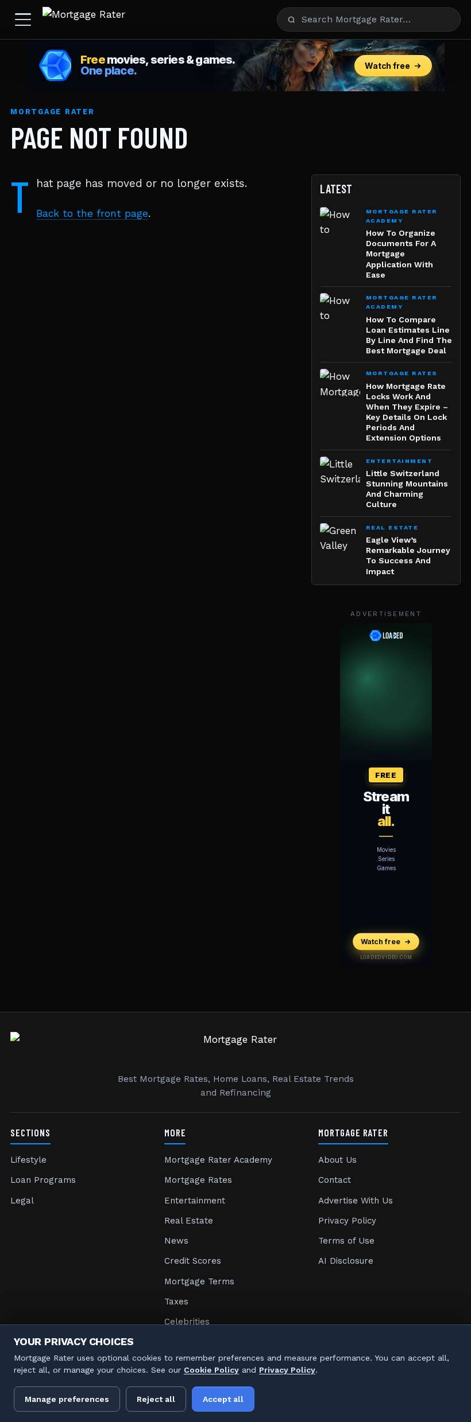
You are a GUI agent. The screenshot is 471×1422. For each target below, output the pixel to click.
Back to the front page (92, 213)
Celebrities (187, 1321)
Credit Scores (192, 1261)
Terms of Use (346, 1241)
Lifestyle (28, 1160)
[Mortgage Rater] (84, 19)
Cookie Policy (211, 1369)
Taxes (176, 1301)
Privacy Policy (347, 1220)
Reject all (156, 1399)
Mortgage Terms (199, 1281)
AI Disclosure (345, 1261)
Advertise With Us (355, 1200)
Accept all (223, 1399)
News (176, 1241)
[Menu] (23, 19)
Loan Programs (43, 1180)
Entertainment (194, 1200)
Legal (22, 1200)
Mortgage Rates (198, 1180)
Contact (334, 1180)
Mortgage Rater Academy (218, 1160)
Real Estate (188, 1220)
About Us (337, 1160)
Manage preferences (67, 1399)
